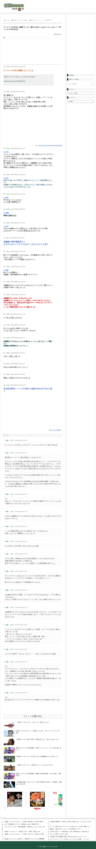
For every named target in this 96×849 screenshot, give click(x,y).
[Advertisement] (32, 129)
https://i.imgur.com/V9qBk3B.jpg (14, 81)
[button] (92, 84)
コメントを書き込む (32, 716)
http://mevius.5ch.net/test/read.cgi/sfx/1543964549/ (50, 145)
